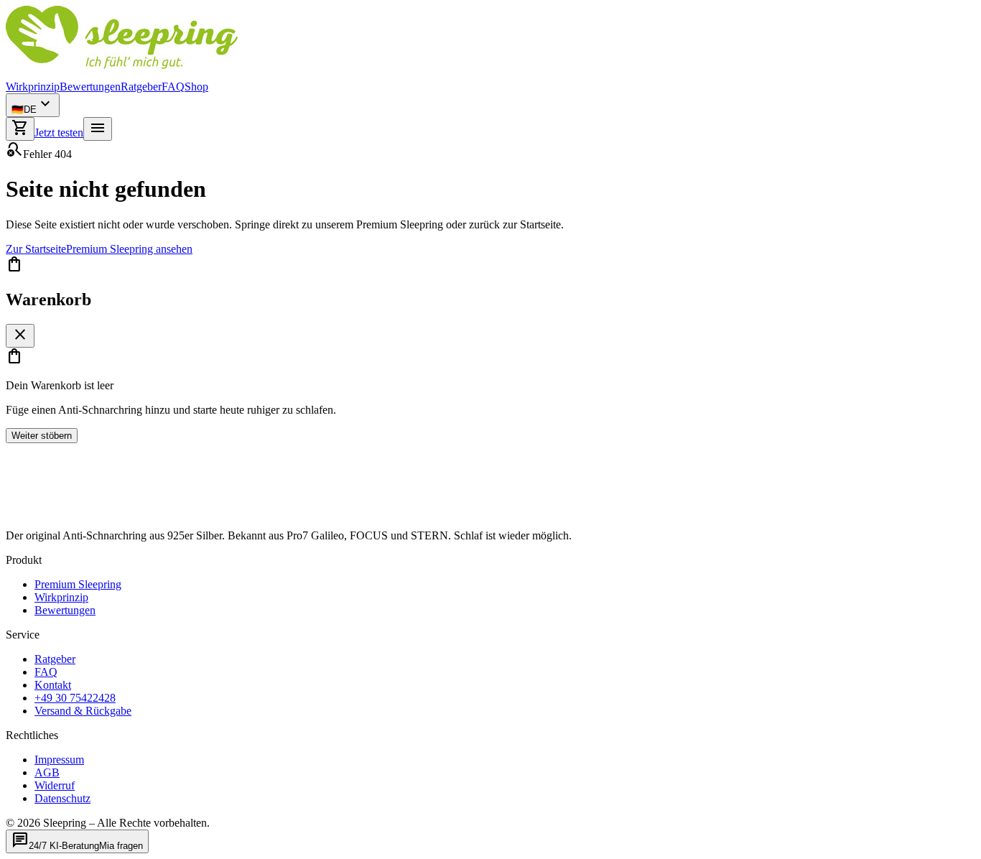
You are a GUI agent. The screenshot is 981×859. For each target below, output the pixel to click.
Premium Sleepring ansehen (129, 249)
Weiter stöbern (41, 435)
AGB (47, 772)
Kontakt (52, 685)
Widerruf (54, 785)
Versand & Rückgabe (82, 711)
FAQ (173, 86)
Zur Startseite (36, 249)
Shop (196, 86)
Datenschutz (62, 798)
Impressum (59, 759)
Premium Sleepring (77, 584)
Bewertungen (90, 86)
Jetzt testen (58, 132)
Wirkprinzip (33, 86)
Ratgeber (141, 86)
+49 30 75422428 (75, 698)
